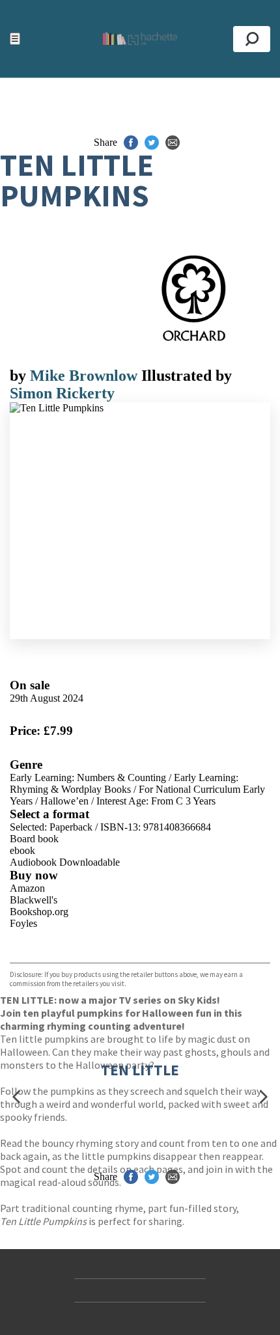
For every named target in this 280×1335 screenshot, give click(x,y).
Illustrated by (186, 375)
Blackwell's (33, 899)
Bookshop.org (39, 911)
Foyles (23, 923)
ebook (22, 850)
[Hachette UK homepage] (139, 38)
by (20, 375)
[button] (16, 1097)
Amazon (27, 888)
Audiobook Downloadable (65, 862)
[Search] (251, 39)
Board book (34, 838)
